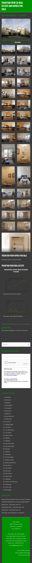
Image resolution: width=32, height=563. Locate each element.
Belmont (8, 400)
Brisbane (8, 402)
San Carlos (8, 468)
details (18, 42)
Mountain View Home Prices (12, 294)
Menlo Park (8, 435)
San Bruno (8, 465)
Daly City (7, 413)
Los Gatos (8, 432)
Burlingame (8, 405)
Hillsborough (9, 424)
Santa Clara (8, 476)
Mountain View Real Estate (13, 265)
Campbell (8, 408)
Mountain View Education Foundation (13, 513)
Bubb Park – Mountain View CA (11, 504)
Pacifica (7, 451)
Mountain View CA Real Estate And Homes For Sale (12, 6)
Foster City (8, 419)
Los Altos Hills (9, 430)
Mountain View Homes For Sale (14, 255)
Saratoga (8, 479)
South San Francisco (11, 481)
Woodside (8, 490)
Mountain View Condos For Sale (11, 259)
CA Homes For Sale (24, 555)
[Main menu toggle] (28, 6)
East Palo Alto (9, 416)
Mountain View (9, 446)
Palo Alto (8, 454)
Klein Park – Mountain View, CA (11, 510)
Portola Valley (9, 457)
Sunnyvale (8, 484)
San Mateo (8, 473)
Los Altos (8, 427)
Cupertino (8, 411)
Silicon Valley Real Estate (22, 553)
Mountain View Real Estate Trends (16, 271)
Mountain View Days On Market (13, 316)
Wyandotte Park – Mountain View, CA (13, 507)
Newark (7, 449)
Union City (8, 487)
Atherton (8, 397)
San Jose (8, 471)
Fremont (8, 421)
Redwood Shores (10, 462)
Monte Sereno (9, 443)
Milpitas (7, 441)
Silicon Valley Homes (24, 550)
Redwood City (9, 460)
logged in (12, 330)
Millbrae (7, 438)
